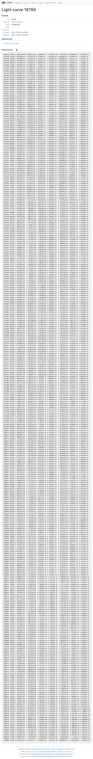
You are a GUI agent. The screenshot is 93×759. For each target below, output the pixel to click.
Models (18, 3)
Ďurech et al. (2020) (11, 43)
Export (40, 3)
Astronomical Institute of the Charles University (46, 749)
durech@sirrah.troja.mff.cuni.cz (53, 756)
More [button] (59, 3)
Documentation (50, 3)
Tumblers (25, 3)
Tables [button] (33, 3)
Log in (69, 756)
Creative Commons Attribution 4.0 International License (52, 754)
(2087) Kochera (17, 22)
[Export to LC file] (17, 50)
